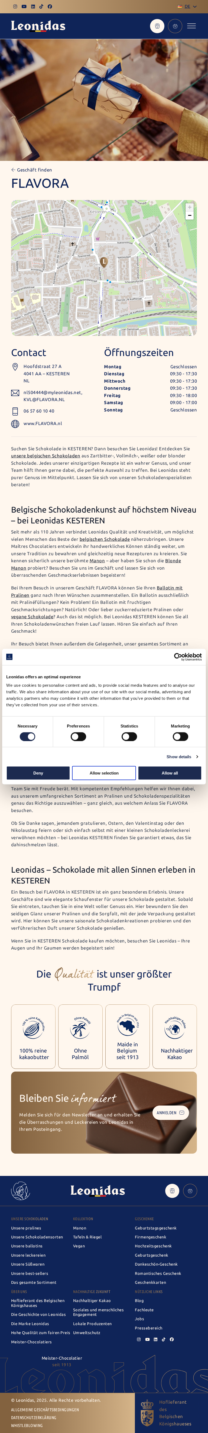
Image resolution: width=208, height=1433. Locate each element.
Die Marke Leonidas (30, 1323)
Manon (79, 1228)
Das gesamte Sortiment (34, 1282)
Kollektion (83, 1218)
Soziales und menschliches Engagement (98, 1312)
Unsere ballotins (27, 1246)
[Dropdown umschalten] (195, 6)
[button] (104, 262)
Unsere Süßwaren (28, 1264)
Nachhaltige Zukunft (91, 1291)
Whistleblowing (27, 1425)
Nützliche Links (149, 1291)
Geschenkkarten (150, 1282)
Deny (38, 773)
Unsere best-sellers (29, 1273)
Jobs (139, 1318)
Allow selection (104, 773)
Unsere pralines (26, 1228)
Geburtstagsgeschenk (156, 1228)
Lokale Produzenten (92, 1323)
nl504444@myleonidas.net (52, 392)
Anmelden (166, 1112)
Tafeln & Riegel (87, 1237)
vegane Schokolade (32, 616)
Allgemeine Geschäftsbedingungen (45, 1409)
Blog (139, 1300)
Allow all (170, 773)
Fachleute (144, 1309)
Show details (179, 756)
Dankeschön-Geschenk (156, 1264)
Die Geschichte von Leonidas (38, 1314)
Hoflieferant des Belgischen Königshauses (38, 1303)
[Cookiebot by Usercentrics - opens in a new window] (178, 657)
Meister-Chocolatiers (31, 1342)
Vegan (79, 1246)
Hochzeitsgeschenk (153, 1246)
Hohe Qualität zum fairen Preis (40, 1332)
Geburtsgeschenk (151, 1255)
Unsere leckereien (28, 1255)
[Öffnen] (191, 26)
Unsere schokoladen (29, 1218)
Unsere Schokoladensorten (37, 1237)
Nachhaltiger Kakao (92, 1300)
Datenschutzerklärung (34, 1417)
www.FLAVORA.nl (43, 423)
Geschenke (144, 1218)
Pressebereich (148, 1328)
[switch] (78, 736)
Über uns (19, 1291)
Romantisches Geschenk (158, 1273)
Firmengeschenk (150, 1237)
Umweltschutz (86, 1332)
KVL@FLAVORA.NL (44, 399)
